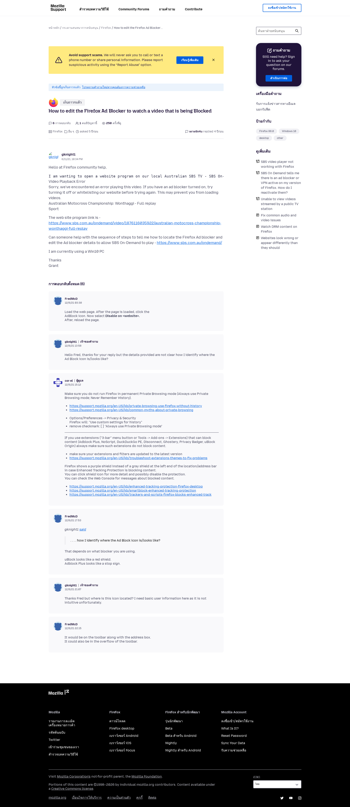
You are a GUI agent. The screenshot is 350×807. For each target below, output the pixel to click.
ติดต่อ (152, 797)
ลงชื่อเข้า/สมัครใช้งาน (282, 8)
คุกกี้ (139, 797)
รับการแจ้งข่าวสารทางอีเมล (276, 104)
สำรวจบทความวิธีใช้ (94, 9)
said (82, 529)
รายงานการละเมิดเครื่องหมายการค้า (62, 723)
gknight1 (69, 154)
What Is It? (230, 728)
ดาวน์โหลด (117, 721)
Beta (168, 728)
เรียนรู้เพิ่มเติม (189, 60)
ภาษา (256, 776)
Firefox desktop (121, 728)
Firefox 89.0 (266, 131)
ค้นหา (297, 31)
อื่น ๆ (71, 131)
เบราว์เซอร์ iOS (120, 743)
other (280, 138)
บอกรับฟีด (263, 109)
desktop (264, 138)
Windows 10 (289, 131)
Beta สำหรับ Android (180, 736)
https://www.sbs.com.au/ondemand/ (189, 243)
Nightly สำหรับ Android (183, 750)
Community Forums (133, 9)
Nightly (171, 743)
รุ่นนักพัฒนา (174, 721)
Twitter (54, 740)
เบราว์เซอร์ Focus (122, 750)
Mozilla (59, 693)
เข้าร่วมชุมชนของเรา (64, 747)
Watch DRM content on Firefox (279, 229)
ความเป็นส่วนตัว (119, 797)
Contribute (193, 9)
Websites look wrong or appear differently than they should (279, 243)
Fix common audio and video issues (278, 217)
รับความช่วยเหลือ (233, 750)
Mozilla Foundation (146, 776)
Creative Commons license (72, 789)
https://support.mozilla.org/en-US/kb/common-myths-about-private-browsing (131, 410)
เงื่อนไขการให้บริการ (87, 797)
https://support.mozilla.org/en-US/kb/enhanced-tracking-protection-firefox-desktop (136, 486)
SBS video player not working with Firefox (277, 164)
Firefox (106, 28)
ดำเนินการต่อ (278, 78)
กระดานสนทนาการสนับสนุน (80, 28)
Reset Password (234, 736)
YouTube (290, 798)
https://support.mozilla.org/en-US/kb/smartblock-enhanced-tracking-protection (132, 490)
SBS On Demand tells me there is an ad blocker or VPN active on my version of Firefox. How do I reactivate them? (281, 182)
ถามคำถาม (167, 9)
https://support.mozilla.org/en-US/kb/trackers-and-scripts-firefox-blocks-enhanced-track (140, 494)
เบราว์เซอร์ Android (123, 736)
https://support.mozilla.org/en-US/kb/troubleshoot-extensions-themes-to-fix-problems (138, 458)
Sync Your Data (233, 743)
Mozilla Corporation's (74, 776)
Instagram (299, 798)
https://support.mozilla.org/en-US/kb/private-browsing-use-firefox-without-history (135, 406)
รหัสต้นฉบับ (57, 732)
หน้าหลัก (54, 28)
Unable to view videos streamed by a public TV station (280, 204)
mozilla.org (57, 797)
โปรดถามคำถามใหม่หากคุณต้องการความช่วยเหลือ (113, 87)
